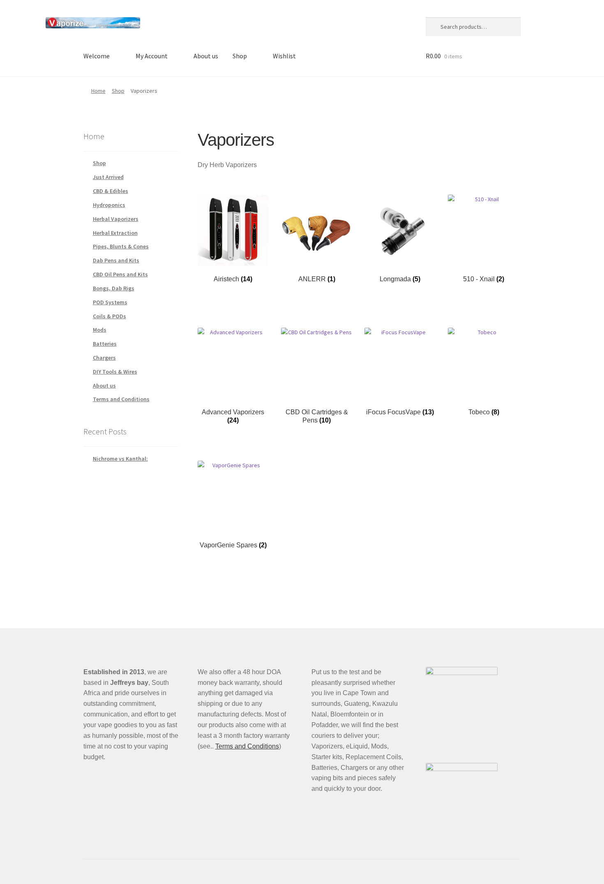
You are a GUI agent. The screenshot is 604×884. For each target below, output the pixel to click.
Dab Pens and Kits (116, 260)
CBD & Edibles (110, 191)
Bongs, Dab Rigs (113, 288)
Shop (240, 56)
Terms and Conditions (121, 399)
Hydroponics (109, 205)
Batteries (105, 343)
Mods (99, 329)
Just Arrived (108, 177)
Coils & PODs (109, 316)
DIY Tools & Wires (115, 371)
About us (206, 56)
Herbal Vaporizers (115, 219)
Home (98, 90)
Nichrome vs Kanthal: (120, 458)
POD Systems (110, 302)
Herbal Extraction (115, 232)
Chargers (104, 357)
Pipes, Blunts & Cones (121, 246)
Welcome (96, 56)
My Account (152, 56)
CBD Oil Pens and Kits (120, 274)
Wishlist (284, 56)
